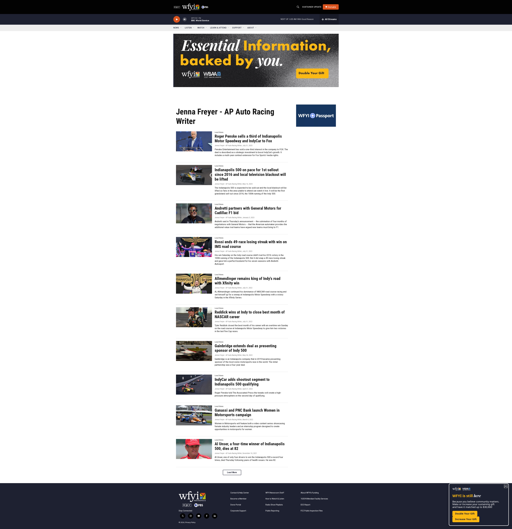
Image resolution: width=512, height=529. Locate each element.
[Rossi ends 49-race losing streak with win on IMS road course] (194, 247)
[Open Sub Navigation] (181, 28)
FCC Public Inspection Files (312, 511)
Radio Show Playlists (274, 505)
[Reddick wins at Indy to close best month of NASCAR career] (194, 317)
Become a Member (238, 499)
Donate (332, 7)
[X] (505, 486)
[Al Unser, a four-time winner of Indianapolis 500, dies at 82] (194, 449)
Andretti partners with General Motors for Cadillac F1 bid (248, 210)
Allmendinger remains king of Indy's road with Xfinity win (247, 281)
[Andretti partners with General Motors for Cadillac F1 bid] (194, 213)
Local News (219, 132)
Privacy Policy (190, 522)
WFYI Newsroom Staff (274, 493)
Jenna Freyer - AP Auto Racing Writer (228, 145)
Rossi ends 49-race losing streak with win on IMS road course (251, 244)
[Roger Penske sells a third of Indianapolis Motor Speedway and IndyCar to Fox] (194, 141)
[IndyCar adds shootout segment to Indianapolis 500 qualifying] (194, 385)
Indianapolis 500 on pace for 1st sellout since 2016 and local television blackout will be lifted (250, 174)
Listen (188, 28)
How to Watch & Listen (274, 499)
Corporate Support (238, 511)
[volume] (184, 19)
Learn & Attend (218, 28)
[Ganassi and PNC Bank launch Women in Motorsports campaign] (194, 415)
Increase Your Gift (466, 519)
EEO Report (305, 505)
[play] (177, 19)
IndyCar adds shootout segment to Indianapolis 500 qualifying (242, 381)
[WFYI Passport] (316, 116)
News (176, 28)
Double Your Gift (465, 513)
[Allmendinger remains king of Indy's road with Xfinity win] (194, 284)
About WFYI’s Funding (310, 493)
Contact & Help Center (239, 493)
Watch (200, 28)
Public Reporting (272, 511)
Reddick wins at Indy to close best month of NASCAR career (250, 314)
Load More (232, 472)
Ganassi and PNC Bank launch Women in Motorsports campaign (247, 412)
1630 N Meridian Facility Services (314, 499)
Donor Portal (235, 505)
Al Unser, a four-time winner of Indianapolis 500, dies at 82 (250, 446)
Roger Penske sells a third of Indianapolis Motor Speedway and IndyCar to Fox (248, 138)
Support (237, 28)
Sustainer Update (311, 7)
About (250, 28)
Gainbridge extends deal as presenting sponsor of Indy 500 (245, 348)
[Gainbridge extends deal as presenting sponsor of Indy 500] (194, 351)
